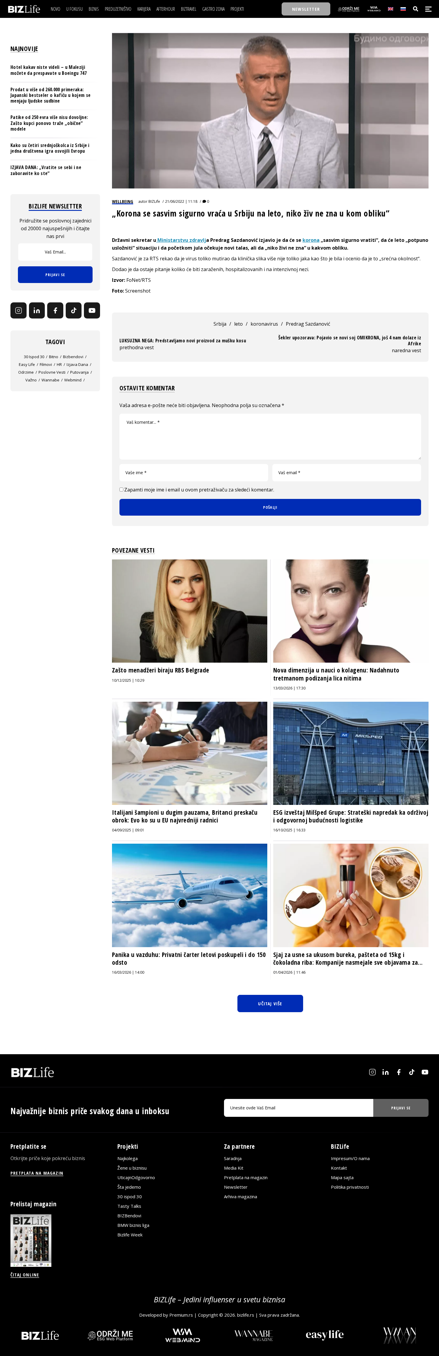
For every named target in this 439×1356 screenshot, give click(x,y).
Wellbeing (122, 201)
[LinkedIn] (37, 310)
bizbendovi (73, 356)
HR (59, 364)
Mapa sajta (342, 1177)
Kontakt (339, 1168)
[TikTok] (74, 310)
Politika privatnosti (350, 1187)
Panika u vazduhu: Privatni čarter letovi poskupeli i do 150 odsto (189, 958)
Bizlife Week (129, 1235)
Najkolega (127, 1158)
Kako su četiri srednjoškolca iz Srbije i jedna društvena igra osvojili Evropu (50, 148)
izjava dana (77, 364)
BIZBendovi (129, 1216)
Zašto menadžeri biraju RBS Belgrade (160, 670)
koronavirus (264, 324)
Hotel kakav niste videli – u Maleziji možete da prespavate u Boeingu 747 (48, 70)
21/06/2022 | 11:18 (181, 201)
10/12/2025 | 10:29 (128, 680)
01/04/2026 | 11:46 (289, 972)
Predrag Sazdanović (308, 324)
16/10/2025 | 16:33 (289, 830)
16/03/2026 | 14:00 (128, 972)
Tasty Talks (129, 1206)
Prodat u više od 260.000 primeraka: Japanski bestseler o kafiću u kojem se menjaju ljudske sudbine (50, 95)
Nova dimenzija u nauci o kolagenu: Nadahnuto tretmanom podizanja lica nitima (336, 674)
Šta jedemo (129, 1187)
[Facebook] (55, 310)
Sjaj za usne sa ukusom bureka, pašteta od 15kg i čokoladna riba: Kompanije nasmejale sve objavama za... (348, 958)
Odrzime (26, 372)
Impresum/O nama (350, 1158)
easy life (27, 364)
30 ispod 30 (34, 356)
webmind (73, 380)
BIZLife (154, 201)
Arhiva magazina (240, 1196)
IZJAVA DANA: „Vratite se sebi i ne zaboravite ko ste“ (45, 170)
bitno (53, 356)
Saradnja (233, 1158)
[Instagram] (18, 310)
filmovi (46, 364)
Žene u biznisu (132, 1168)
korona (311, 240)
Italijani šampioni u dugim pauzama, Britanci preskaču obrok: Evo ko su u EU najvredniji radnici (184, 816)
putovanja (79, 372)
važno (31, 380)
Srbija (220, 324)
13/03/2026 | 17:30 (289, 688)
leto (238, 324)
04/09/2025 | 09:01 (128, 830)
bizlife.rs (245, 1315)
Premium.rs (181, 1315)
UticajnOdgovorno (136, 1177)
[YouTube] (92, 310)
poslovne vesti (52, 372)
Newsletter (236, 1187)
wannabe (50, 380)
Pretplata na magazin (246, 1177)
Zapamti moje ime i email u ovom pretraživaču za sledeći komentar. (199, 489)
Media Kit (233, 1168)
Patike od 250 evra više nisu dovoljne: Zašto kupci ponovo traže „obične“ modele (49, 123)
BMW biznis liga (133, 1225)
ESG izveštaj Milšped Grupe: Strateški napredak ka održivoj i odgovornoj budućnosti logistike (350, 816)
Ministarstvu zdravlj (181, 240)
